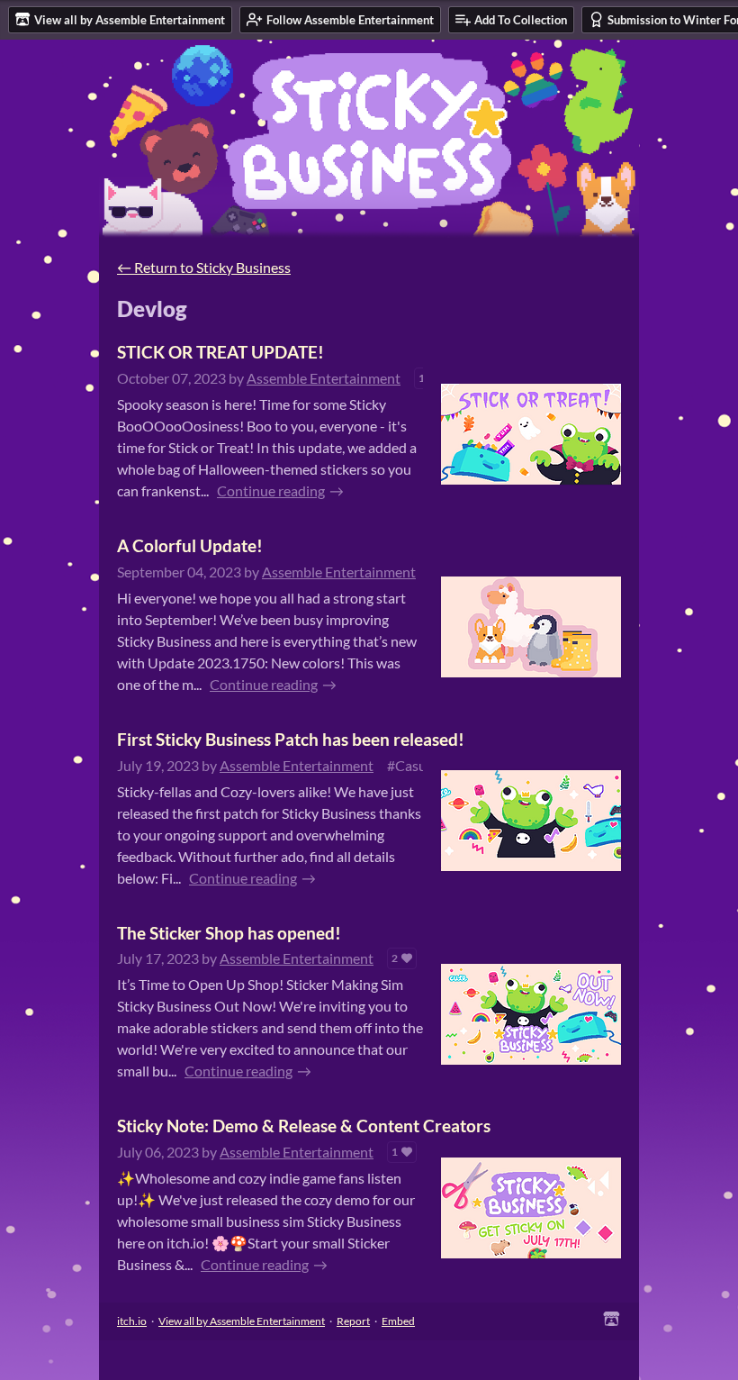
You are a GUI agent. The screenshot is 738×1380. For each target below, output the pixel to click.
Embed (398, 1321)
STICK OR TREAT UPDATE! (220, 351)
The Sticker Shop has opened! (229, 932)
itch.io (132, 1321)
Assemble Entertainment (323, 377)
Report (353, 1321)
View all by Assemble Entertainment (241, 1321)
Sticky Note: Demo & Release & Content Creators (303, 1125)
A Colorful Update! (190, 545)
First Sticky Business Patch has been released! (290, 739)
